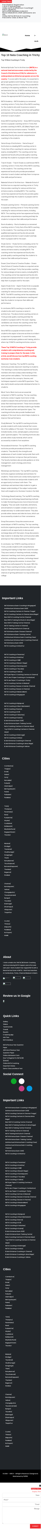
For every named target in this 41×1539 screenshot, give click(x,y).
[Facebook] (6, 1088)
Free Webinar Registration (13, 5)
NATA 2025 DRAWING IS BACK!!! (15, 11)
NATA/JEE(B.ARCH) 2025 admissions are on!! (19, 14)
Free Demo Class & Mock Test (14, 17)
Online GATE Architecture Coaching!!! (17, 8)
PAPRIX (25, 1476)
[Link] (6, 1081)
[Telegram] (29, 1088)
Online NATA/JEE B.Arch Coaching (16, 16)
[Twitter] (29, 1081)
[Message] (21, 1515)
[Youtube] (14, 1088)
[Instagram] (21, 1088)
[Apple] (21, 1081)
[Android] (14, 1081)
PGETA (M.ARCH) (9, 9)
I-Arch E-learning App (11, 6)
